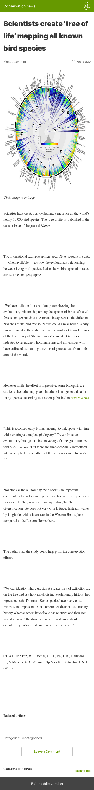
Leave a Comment (47, 751)
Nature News (80, 397)
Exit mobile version (47, 783)
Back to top (83, 770)
